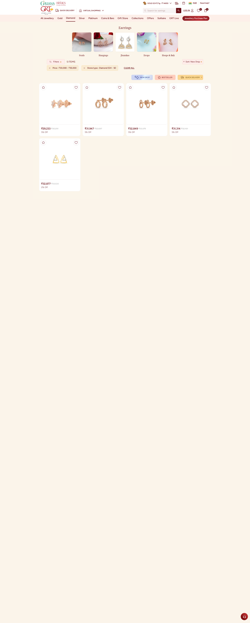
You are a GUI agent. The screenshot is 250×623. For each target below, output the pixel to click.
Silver (82, 18)
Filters (56, 61)
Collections (137, 18)
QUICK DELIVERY (192, 77)
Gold (60, 18)
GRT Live (174, 18)
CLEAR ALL (129, 68)
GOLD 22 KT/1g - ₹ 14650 (157, 3)
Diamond (70, 18)
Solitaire (161, 18)
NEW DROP (145, 77)
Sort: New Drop (193, 61)
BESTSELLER (167, 77)
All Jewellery (47, 18)
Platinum (93, 18)
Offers (150, 18)
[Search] (178, 10)
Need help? (204, 3)
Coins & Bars (107, 18)
